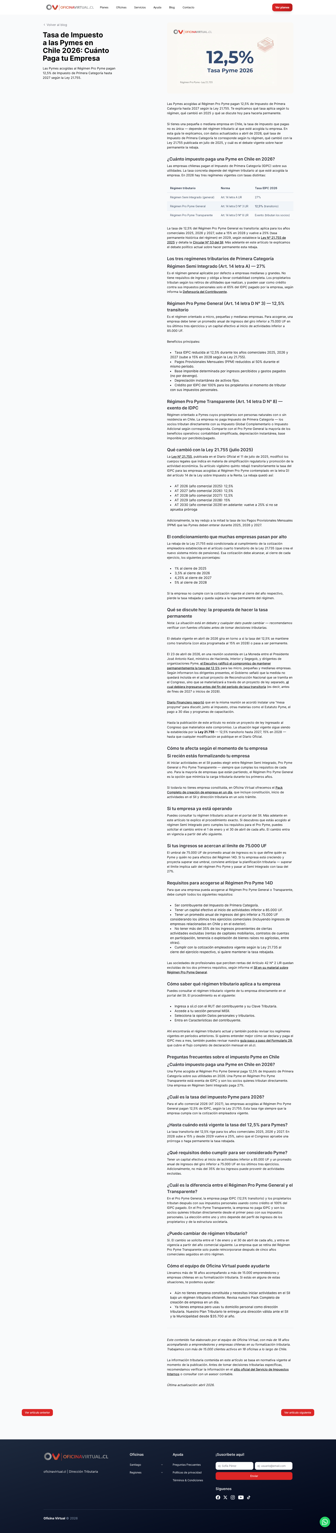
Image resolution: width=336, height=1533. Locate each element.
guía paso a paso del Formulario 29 (266, 1040)
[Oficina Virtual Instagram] (232, 1497)
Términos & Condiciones (188, 1480)
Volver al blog (57, 25)
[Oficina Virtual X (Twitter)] (225, 1497)
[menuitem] (104, 7)
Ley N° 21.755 (182, 456)
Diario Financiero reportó (185, 702)
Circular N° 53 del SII (208, 242)
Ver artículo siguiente (297, 1412)
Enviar (254, 1476)
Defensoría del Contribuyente (205, 292)
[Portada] (70, 7)
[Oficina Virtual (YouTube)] (241, 1497)
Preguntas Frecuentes (187, 1464)
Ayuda (157, 7)
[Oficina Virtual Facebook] (218, 1497)
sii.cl (193, 1006)
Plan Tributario (211, 1311)
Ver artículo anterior (37, 1412)
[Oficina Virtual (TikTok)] (249, 1497)
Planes (104, 7)
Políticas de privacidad (187, 1472)
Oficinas (121, 7)
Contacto (188, 7)
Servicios (140, 7)
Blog (172, 7)
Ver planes (282, 7)
